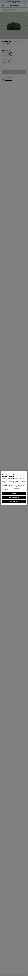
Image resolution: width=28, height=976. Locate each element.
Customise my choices (14, 501)
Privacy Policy (17, 488)
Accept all (14, 493)
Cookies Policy (5, 489)
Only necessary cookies (14, 497)
